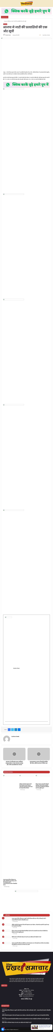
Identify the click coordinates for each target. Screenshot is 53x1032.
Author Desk (8, 35)
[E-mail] (5, 724)
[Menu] (1, 3)
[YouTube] (27, 1002)
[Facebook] (9, 729)
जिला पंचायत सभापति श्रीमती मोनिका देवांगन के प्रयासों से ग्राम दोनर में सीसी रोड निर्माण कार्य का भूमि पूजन (42, 786)
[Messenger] (19, 729)
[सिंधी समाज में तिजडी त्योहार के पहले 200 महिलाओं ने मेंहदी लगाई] (7, 938)
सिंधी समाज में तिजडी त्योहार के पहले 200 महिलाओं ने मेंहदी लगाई (26, 937)
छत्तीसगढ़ (8, 21)
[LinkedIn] (15, 729)
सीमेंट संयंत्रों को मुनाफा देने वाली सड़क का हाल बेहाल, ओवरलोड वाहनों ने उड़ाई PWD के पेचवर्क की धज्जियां (26, 786)
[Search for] (51, 3)
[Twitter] (12, 729)
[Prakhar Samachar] (26, 3)
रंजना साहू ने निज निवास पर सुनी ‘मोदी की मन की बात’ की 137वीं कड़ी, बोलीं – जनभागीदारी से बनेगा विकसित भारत (10, 882)
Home (5, 21)
